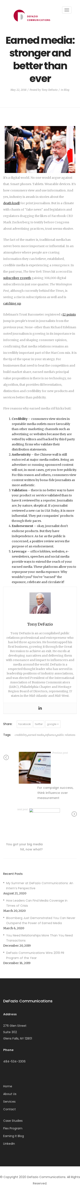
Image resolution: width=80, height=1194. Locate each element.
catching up (12, 303)
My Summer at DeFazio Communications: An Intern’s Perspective (39, 885)
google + (53, 724)
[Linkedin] (40, 708)
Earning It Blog (13, 1136)
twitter (39, 724)
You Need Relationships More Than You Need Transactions (39, 938)
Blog (66, 89)
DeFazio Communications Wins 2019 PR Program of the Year (35, 955)
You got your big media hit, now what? (24, 846)
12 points (69, 314)
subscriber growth (17, 278)
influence (50, 735)
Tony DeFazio (50, 89)
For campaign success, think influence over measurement (55, 793)
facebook (24, 724)
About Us (9, 1094)
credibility (21, 735)
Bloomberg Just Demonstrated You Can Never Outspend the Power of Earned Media (40, 920)
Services (9, 1101)
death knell (11, 203)
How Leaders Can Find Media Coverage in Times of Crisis (36, 903)
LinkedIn (9, 1144)
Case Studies (13, 1121)
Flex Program (12, 1128)
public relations (66, 735)
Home (7, 1086)
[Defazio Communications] (31, 15)
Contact (9, 1109)
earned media (36, 735)
